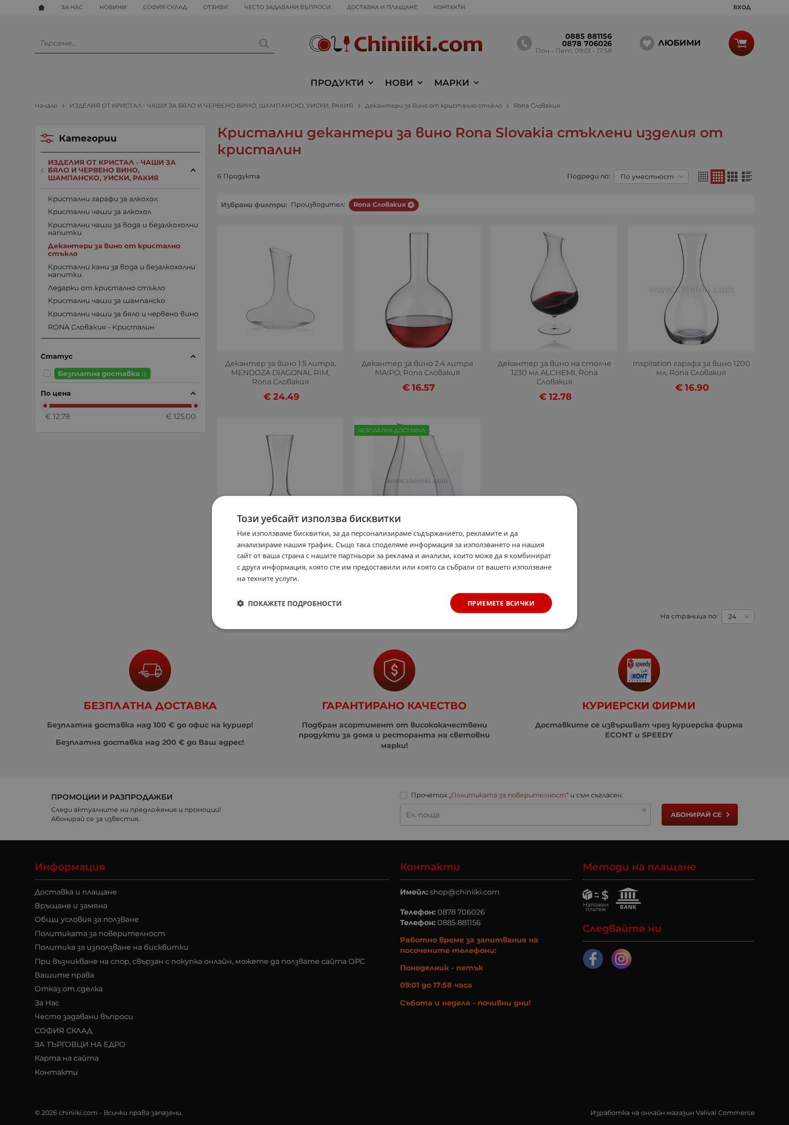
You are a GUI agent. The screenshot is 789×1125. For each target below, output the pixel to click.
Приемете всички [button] (501, 602)
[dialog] (394, 562)
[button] (289, 603)
